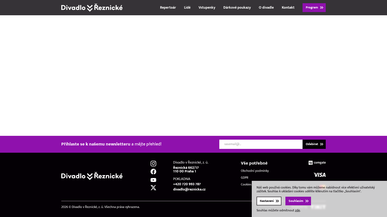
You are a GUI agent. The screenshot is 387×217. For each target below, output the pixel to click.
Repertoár (168, 7)
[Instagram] (153, 163)
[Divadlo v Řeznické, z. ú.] (92, 176)
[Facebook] (153, 171)
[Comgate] (317, 163)
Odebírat (312, 144)
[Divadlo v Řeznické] (92, 8)
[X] (153, 187)
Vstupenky (207, 7)
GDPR (244, 177)
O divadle (266, 7)
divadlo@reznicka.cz (189, 189)
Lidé (187, 7)
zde (297, 210)
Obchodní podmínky (255, 171)
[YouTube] (153, 179)
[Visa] (319, 175)
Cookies (246, 184)
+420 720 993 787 (187, 184)
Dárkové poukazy (237, 7)
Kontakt (288, 7)
